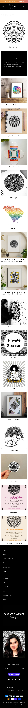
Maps (13, 228)
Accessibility (7, 595)
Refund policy (23, 702)
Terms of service (19, 704)
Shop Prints (13, 450)
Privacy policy (10, 704)
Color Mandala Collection (13, 105)
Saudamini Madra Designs (12, 702)
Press (4, 563)
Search (5, 599)
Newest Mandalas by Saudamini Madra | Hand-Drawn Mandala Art (13, 260)
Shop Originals (13, 419)
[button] (3, 6)
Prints (5, 582)
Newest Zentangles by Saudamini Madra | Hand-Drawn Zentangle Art (14, 293)
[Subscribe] (23, 668)
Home (5, 550)
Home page (13, 198)
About (5, 554)
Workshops (13, 512)
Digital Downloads (13, 136)
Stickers (13, 481)
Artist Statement (8, 558)
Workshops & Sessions (13, 543)
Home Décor (13, 167)
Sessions (13, 358)
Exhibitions (6, 567)
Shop (13, 388)
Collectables (14, 59)
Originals (5, 578)
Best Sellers (13, 47)
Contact (5, 591)
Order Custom (13, 327)
